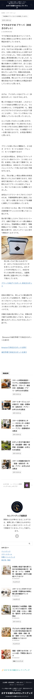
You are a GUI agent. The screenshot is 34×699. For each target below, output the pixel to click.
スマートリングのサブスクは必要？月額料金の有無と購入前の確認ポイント (22, 591)
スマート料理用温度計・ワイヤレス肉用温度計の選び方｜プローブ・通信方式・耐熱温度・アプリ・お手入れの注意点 (21, 385)
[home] (17, 536)
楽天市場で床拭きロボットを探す (14, 352)
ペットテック (5, 551)
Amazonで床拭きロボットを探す (14, 347)
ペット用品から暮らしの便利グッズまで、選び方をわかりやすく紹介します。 (17, 689)
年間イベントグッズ (8, 557)
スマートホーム (6, 554)
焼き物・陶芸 (5, 560)
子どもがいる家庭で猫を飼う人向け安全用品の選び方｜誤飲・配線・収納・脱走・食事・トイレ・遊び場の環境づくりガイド (22, 633)
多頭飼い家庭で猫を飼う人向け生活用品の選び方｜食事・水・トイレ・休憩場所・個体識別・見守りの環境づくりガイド (22, 571)
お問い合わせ (19, 682)
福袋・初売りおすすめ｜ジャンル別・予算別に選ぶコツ (22, 653)
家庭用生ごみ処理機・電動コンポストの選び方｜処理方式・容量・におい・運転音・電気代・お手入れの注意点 (22, 611)
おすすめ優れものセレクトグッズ (17, 6)
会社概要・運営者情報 (8, 682)
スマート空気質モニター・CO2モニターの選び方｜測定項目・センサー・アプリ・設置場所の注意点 (21, 425)
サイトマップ (20, 684)
